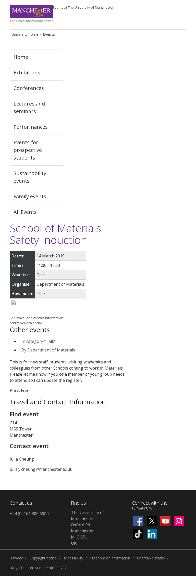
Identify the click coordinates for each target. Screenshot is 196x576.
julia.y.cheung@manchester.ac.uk (41, 469)
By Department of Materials (48, 350)
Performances (31, 126)
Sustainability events (30, 177)
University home (24, 34)
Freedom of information (110, 558)
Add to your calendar (26, 323)
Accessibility (73, 558)
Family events (30, 196)
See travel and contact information (36, 318)
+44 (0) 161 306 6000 (29, 513)
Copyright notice (43, 558)
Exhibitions (27, 72)
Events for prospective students (28, 150)
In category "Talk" (38, 341)
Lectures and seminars (29, 107)
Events (83, 7)
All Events (25, 211)
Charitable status (151, 558)
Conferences (29, 88)
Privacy (17, 558)
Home (21, 57)
